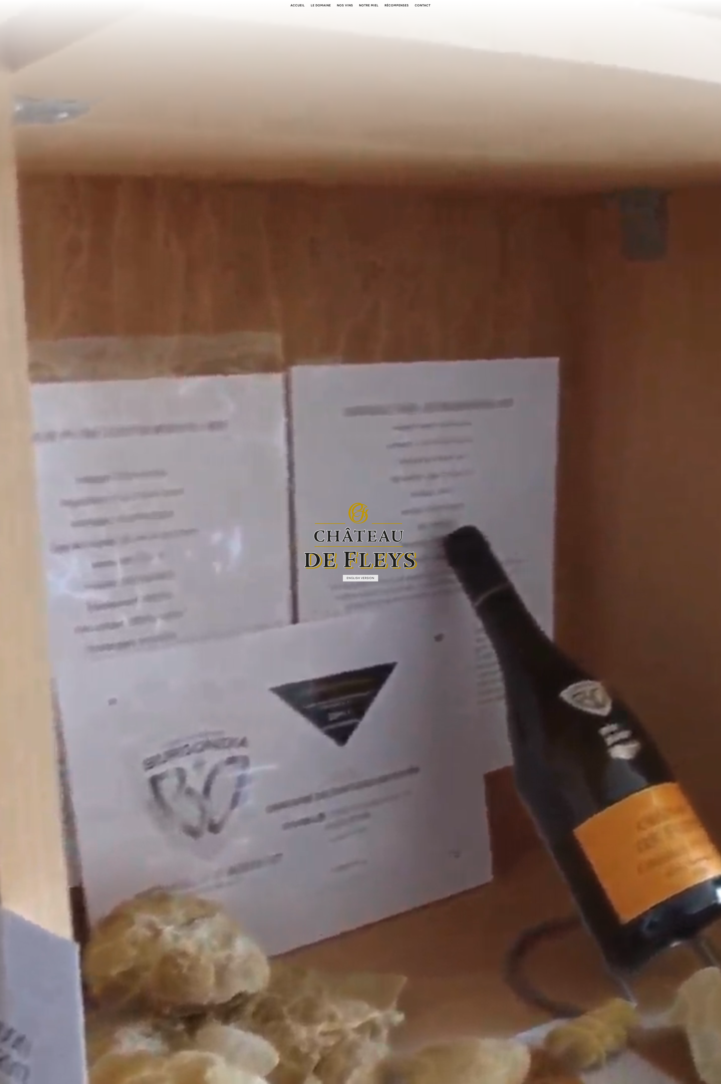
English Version (360, 578)
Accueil (297, 5)
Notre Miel (369, 5)
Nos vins (345, 5)
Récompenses (397, 5)
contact (423, 5)
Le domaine (321, 5)
